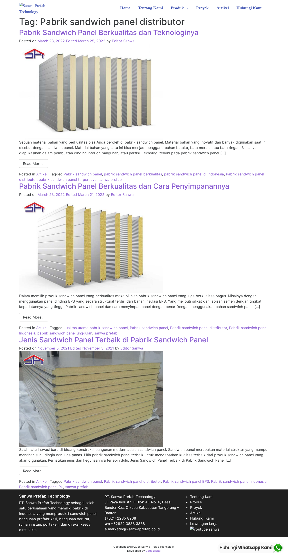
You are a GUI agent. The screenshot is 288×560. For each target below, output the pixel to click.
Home (125, 8)
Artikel (222, 8)
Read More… (33, 163)
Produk (178, 8)
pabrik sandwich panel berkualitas (133, 174)
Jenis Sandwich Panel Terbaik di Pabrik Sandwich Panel (113, 339)
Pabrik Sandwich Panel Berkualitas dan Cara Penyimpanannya (124, 186)
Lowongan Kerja (203, 523)
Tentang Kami (150, 8)
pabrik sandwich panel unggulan (64, 333)
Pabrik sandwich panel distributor (198, 327)
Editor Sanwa (123, 41)
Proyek (202, 8)
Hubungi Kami (249, 8)
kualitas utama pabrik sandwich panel (96, 327)
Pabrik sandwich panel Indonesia (239, 481)
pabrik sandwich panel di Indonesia (194, 174)
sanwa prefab (110, 179)
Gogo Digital (153, 550)
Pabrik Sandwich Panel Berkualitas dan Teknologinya (108, 32)
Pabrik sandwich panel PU (41, 487)
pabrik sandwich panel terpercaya (68, 179)
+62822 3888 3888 (128, 523)
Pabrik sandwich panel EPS (186, 481)
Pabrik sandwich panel (83, 174)
